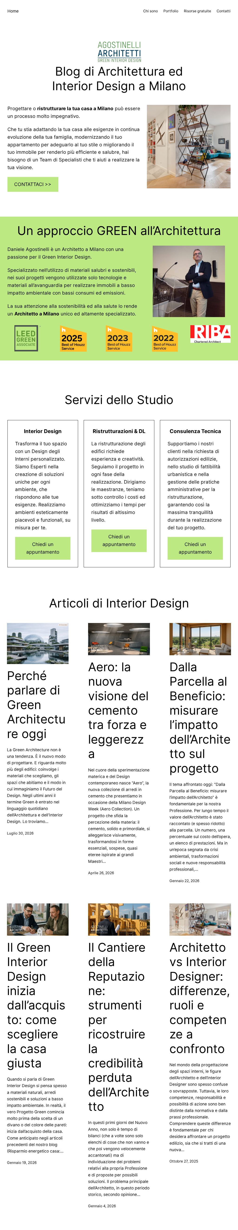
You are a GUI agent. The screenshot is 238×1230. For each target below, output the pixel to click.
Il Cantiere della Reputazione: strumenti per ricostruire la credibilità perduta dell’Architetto (118, 1027)
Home (13, 11)
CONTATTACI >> (32, 184)
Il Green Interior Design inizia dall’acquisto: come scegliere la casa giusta (36, 1005)
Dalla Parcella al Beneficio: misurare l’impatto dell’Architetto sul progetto (200, 718)
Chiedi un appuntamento (42, 548)
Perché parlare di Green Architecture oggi (36, 705)
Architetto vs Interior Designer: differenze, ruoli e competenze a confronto (199, 998)
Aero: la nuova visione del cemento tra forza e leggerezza (118, 710)
